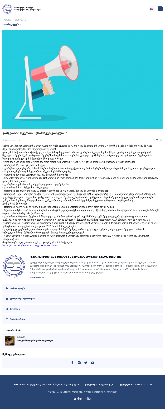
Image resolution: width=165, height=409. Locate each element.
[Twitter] (157, 140)
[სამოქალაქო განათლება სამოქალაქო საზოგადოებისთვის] (7, 9)
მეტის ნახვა (37, 277)
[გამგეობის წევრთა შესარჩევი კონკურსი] (82, 79)
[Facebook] (153, 140)
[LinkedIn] (161, 140)
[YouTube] (92, 363)
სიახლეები (20, 20)
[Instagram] (79, 363)
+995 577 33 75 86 (143, 384)
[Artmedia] (82, 398)
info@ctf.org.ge (105, 384)
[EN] (151, 9)
